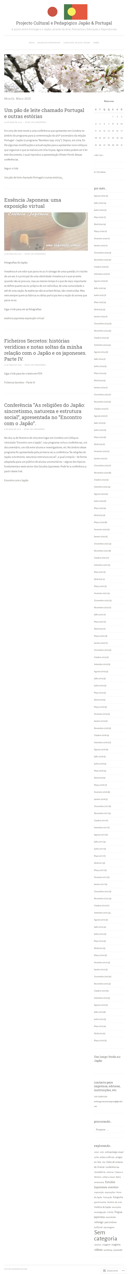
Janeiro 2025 (99, 316)
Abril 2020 (98, 629)
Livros (110, 1212)
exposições (110, 1192)
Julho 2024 (98, 359)
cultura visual (108, 1177)
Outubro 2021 (100, 558)
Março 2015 (99, 1040)
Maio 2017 (98, 856)
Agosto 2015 (99, 1005)
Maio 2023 (98, 437)
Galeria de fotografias (48, 43)
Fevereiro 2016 (100, 962)
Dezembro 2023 (101, 394)
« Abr (96, 155)
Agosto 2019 (99, 671)
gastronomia (100, 1202)
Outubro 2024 (100, 338)
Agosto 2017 (99, 835)
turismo (97, 1244)
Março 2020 (99, 636)
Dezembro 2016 (101, 891)
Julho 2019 (98, 678)
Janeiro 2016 (99, 969)
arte (96, 1157)
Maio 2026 (98, 217)
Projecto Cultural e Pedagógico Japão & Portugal (64, 23)
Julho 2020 (98, 614)
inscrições (116, 1207)
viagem (106, 1244)
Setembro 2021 (100, 565)
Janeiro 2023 (99, 458)
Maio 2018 (98, 771)
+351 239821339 (100, 1096)
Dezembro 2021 (101, 544)
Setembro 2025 (101, 274)
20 (104, 138)
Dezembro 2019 (101, 650)
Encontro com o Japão (16, 480)
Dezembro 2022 (101, 465)
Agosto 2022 (99, 494)
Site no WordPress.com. (16, 1269)
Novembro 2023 (101, 402)
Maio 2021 (98, 572)
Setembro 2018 (101, 742)
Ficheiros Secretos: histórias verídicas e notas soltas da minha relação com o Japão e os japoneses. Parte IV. (45, 349)
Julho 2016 (98, 927)
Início (31, 43)
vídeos (98, 1249)
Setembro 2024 (101, 345)
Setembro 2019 (101, 664)
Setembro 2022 (101, 487)
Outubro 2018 (100, 735)
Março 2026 (99, 231)
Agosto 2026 (100, 196)
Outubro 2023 (100, 409)
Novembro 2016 (101, 898)
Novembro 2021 (101, 551)
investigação (100, 1212)
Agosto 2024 (100, 352)
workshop (108, 1250)
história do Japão (102, 1207)
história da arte (114, 1202)
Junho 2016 (99, 934)
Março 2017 (99, 870)
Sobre (96, 43)
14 (109, 131)
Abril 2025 (98, 309)
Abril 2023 (98, 444)
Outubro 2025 (100, 267)
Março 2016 (99, 955)
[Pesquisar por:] (109, 1129)
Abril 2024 (98, 380)
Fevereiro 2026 (100, 238)
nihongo (98, 1222)
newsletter (111, 1217)
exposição (99, 1192)
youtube (117, 1250)
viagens (116, 1244)
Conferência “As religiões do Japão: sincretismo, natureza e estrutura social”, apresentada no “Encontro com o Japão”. (44, 414)
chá (103, 1162)
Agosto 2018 (99, 749)
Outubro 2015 (100, 991)
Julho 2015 (98, 1012)
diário (118, 1177)
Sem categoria (105, 1235)
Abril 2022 (98, 515)
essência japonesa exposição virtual (24, 318)
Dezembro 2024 (101, 323)
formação (107, 1197)
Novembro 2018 (101, 728)
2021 (102, 1152)
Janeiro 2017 (99, 884)
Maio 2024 (98, 373)
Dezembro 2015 (101, 976)
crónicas (110, 1172)
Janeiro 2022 (99, 536)
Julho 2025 (98, 288)
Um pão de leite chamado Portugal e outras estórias (44, 113)
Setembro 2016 (101, 913)
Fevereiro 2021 (100, 593)
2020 (96, 1152)
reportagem (108, 1227)
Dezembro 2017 (101, 806)
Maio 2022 (98, 508)
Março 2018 (99, 785)
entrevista (99, 1182)
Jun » (101, 155)
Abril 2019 (98, 700)
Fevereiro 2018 (100, 792)
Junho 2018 (99, 764)
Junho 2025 (99, 295)
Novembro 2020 (101, 607)
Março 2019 (99, 707)
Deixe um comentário (35, 122)
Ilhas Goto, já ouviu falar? (77, 43)
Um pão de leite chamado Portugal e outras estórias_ (33, 177)
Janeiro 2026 (99, 245)
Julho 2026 (98, 203)
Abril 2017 (98, 863)
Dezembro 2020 (101, 600)
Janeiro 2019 (99, 721)
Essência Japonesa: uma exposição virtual (32, 202)
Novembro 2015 (101, 984)
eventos (113, 1187)
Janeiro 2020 (99, 643)
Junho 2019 (99, 685)
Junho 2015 (98, 1019)
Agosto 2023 (99, 416)
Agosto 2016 (99, 920)
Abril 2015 (98, 1033)
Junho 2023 (99, 430)
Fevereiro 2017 (100, 877)
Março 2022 (99, 522)
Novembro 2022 (101, 473)
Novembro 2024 (101, 331)
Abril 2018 (98, 778)
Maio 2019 (98, 693)
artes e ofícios (107, 1157)
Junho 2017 (98, 849)
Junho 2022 (99, 501)
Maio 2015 (98, 1026)
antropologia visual (114, 1152)
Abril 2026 (98, 224)
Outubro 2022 (100, 480)
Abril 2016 (98, 948)
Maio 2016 (98, 941)
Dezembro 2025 (101, 253)
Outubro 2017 (100, 820)
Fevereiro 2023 (100, 451)
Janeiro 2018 (99, 799)
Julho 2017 (98, 842)
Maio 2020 (99, 622)
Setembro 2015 (100, 998)
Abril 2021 (98, 579)
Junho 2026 (99, 210)
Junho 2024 (99, 366)
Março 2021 (99, 586)
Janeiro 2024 (99, 387)
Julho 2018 (98, 756)
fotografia (118, 1197)
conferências (112, 1167)
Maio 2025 (98, 302)
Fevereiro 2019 (100, 714)
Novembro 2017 (101, 813)
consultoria (99, 1172)
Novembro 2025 (101, 260)
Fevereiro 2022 (100, 529)
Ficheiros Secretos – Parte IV (19, 382)
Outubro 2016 (100, 905)
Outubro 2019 (100, 657)
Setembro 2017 (100, 827)
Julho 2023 (98, 423)
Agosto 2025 (99, 281)
